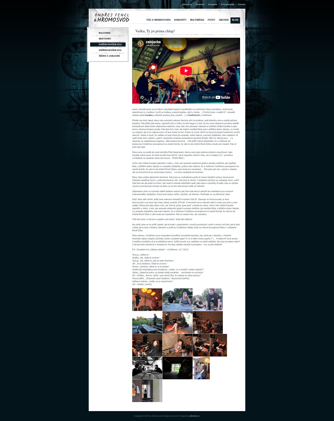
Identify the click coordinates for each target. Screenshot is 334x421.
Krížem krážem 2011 (110, 50)
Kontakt (241, 4)
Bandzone (187, 4)
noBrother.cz (194, 416)
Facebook (199, 4)
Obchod (224, 20)
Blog (235, 20)
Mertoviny (105, 39)
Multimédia (197, 20)
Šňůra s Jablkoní (109, 56)
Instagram (212, 4)
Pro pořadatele (227, 4)
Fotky (211, 20)
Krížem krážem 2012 (110, 44)
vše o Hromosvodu (158, 20)
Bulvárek (104, 33)
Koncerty (180, 20)
